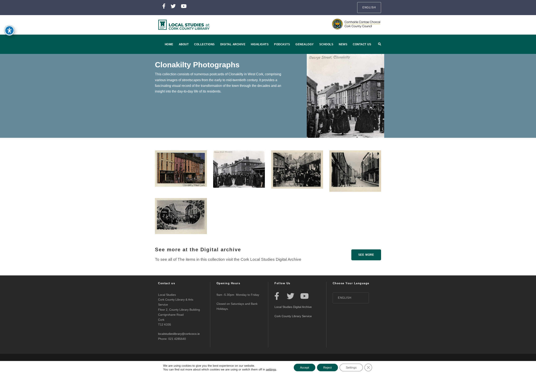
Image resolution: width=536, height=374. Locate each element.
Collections (204, 44)
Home (169, 44)
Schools (326, 44)
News (343, 44)
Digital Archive (233, 44)
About (184, 44)
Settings (351, 367)
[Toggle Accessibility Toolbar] (9, 30)
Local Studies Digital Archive (293, 307)
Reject (327, 367)
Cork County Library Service (293, 316)
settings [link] (271, 369)
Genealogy (304, 44)
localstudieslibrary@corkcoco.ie (179, 333)
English (369, 7)
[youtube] (184, 6)
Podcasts (282, 44)
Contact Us (362, 44)
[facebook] (163, 6)
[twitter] (173, 6)
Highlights (260, 44)
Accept (304, 367)
